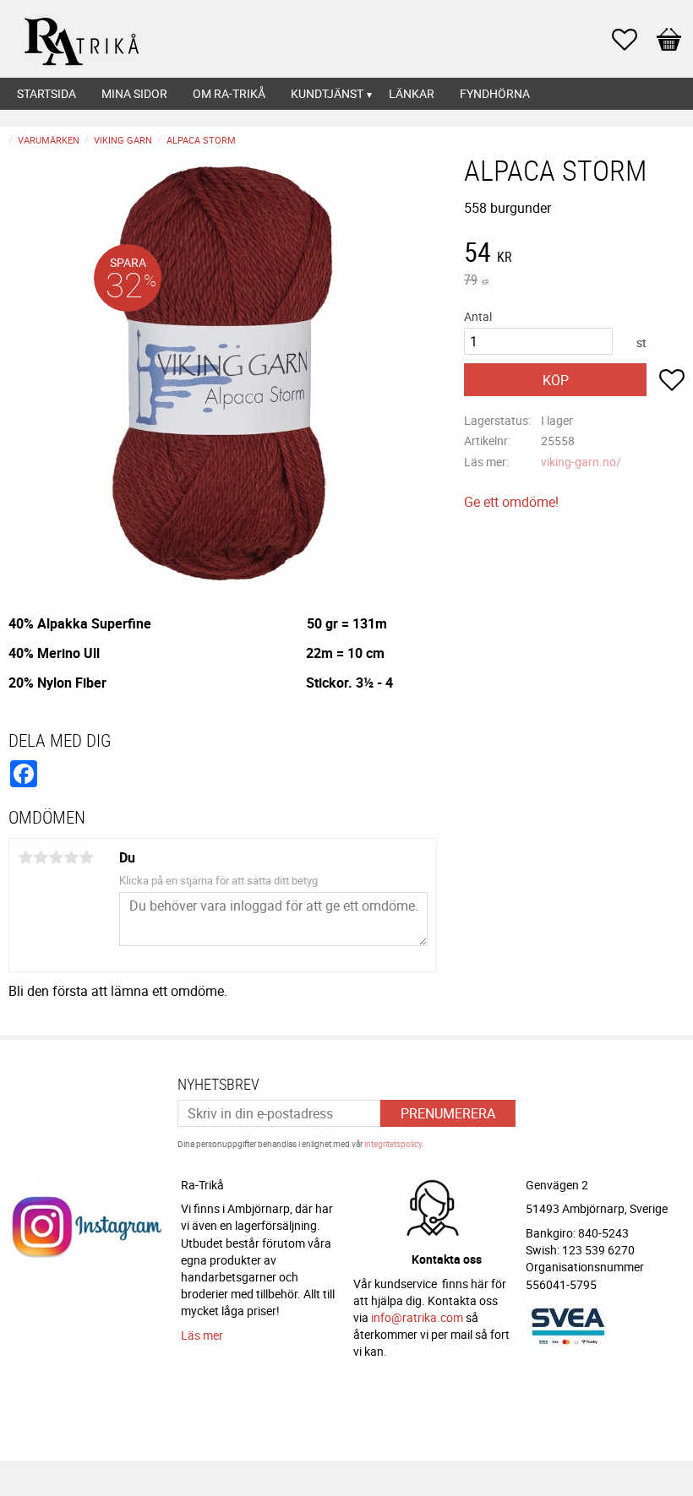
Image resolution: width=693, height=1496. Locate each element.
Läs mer (202, 1335)
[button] (633, 39)
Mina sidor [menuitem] (134, 93)
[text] (574, 254)
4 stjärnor (71, 857)
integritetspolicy (393, 1144)
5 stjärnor (86, 857)
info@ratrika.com (417, 1317)
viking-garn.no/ (581, 462)
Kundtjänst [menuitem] (327, 93)
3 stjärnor (55, 857)
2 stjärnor (40, 857)
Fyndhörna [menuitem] (495, 93)
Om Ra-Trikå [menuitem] (229, 93)
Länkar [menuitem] (411, 93)
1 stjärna (25, 857)
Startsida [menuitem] (46, 93)
